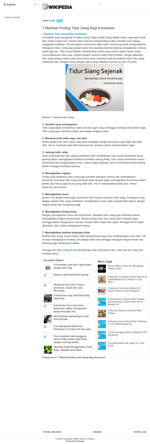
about (83, 439)
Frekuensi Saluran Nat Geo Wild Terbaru (124, 311)
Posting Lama (140, 432)
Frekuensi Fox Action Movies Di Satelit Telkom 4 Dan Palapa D (124, 289)
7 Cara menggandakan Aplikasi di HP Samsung (127, 333)
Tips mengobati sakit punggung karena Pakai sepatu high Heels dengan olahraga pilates (70, 339)
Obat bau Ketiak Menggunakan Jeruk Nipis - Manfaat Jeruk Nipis (73, 348)
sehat (59, 21)
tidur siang (63, 250)
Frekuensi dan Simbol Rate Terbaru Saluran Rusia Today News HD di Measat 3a (126, 302)
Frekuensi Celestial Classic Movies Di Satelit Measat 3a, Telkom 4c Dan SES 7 (127, 279)
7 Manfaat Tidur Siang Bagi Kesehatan (64, 34)
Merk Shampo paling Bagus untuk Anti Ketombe (71, 318)
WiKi (76, 439)
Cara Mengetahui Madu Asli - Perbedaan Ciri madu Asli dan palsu (72, 328)
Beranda (97, 432)
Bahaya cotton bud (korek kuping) (71, 274)
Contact (90, 439)
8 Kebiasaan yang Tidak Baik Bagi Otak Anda (72, 297)
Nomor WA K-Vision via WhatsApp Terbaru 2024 (125, 267)
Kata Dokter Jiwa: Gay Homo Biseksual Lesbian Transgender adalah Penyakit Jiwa (70, 308)
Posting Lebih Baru (52, 432)
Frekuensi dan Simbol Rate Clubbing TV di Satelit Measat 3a (127, 322)
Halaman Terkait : (12, 17)
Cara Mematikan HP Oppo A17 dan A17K (126, 344)
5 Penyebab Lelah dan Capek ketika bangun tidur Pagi (72, 266)
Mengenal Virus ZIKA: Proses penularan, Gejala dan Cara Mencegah (69, 287)
